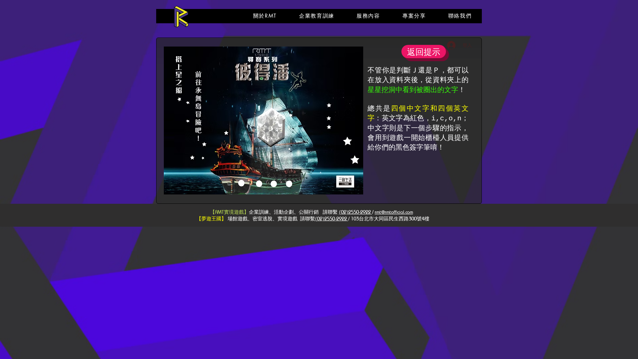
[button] (264, 16)
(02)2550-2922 (355, 212)
